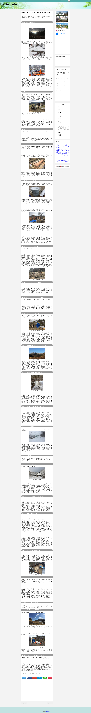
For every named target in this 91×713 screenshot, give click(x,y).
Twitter (24, 677)
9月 (59, 113)
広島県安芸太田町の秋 (62, 153)
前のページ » (50, 703)
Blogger (48, 711)
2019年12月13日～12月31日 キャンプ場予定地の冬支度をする (63, 129)
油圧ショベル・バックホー (63, 161)
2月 (59, 122)
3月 (59, 121)
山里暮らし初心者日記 (12, 4)
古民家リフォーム (59, 152)
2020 (58, 111)
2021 (58, 109)
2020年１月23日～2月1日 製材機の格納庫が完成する (63, 124)
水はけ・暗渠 (59, 157)
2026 (58, 106)
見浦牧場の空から (59, 86)
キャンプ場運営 (66, 145)
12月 (59, 112)
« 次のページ (23, 703)
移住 (65, 150)
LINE (45, 677)
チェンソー (63, 148)
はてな (39, 677)
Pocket (50, 677)
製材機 (67, 157)
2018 (58, 135)
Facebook (29, 677)
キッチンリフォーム (65, 144)
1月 (58, 132)
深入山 (64, 156)
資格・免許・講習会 (63, 155)
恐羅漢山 (58, 151)
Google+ (34, 677)
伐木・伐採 (60, 160)
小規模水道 (60, 156)
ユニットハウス (60, 150)
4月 (59, 119)
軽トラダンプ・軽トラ (65, 151)
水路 (63, 157)
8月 (59, 115)
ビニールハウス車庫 (62, 149)
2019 (58, 134)
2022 (58, 108)
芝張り (67, 155)
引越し (67, 150)
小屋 (57, 156)
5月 (59, 118)
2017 (58, 137)
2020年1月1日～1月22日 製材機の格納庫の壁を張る (63, 127)
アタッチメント (59, 144)
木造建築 (65, 160)
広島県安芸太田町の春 (63, 154)
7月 (59, 116)
